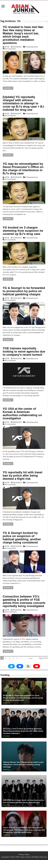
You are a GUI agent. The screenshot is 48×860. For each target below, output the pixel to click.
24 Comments (10, 548)
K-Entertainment (31, 47)
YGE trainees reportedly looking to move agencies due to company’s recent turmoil (24, 351)
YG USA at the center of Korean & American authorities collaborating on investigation (22, 413)
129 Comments (11, 612)
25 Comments (10, 240)
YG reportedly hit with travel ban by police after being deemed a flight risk (22, 475)
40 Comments (10, 484)
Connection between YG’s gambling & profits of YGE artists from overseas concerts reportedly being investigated (24, 601)
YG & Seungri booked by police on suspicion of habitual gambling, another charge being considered (22, 537)
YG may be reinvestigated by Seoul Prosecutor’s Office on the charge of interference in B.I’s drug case (23, 168)
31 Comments (10, 424)
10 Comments (10, 179)
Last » (31, 658)
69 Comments (10, 360)
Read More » (8, 88)
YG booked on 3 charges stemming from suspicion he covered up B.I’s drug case (23, 231)
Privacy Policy (24, 854)
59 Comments (10, 49)
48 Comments (10, 300)
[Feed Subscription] (47, 21)
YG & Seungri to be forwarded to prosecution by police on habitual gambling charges (24, 291)
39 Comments (10, 116)
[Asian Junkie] (24, 8)
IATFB (6, 47)
